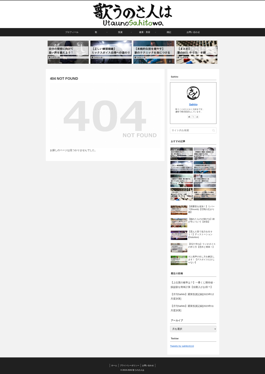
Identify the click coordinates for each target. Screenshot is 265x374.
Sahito (193, 104)
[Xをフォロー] (193, 116)
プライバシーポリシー (129, 365)
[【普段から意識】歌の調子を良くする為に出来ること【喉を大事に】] (181, 180)
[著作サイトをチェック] (189, 116)
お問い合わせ (148, 365)
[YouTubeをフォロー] (197, 116)
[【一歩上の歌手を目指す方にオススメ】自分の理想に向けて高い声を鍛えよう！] (68, 52)
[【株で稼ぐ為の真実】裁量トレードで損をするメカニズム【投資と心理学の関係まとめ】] (205, 194)
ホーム (114, 365)
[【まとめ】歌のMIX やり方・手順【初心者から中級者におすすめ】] (196, 52)
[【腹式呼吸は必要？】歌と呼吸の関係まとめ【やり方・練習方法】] (205, 180)
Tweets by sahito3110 (182, 346)
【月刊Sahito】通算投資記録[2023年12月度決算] (192, 296)
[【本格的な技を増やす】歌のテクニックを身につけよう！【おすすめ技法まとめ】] (153, 52)
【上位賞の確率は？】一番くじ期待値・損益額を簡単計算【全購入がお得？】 (193, 284)
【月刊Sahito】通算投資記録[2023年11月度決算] (192, 308)
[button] (213, 130)
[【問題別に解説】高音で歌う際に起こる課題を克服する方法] (205, 153)
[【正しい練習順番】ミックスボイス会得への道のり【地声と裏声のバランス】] (111, 52)
